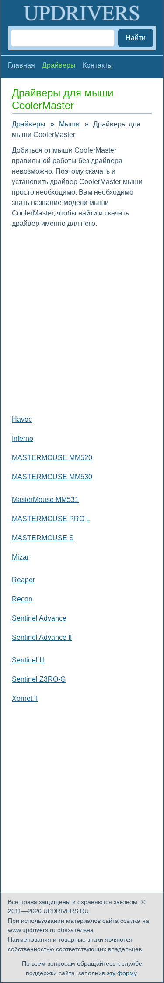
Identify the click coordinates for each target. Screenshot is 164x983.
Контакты (98, 65)
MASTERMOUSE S (43, 538)
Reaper (23, 580)
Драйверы (28, 124)
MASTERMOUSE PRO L (51, 518)
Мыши (69, 124)
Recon (22, 599)
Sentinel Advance (39, 618)
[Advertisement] (82, 319)
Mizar (20, 557)
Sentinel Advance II (42, 637)
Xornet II (25, 698)
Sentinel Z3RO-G (39, 679)
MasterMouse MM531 (45, 499)
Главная (21, 65)
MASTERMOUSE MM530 (52, 477)
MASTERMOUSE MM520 (52, 457)
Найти (136, 37)
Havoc (22, 419)
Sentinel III (28, 660)
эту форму (121, 972)
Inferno (22, 438)
